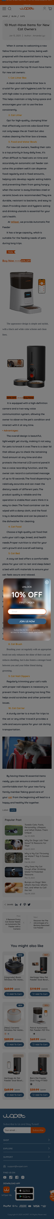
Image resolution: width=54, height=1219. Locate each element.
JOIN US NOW (27, 621)
